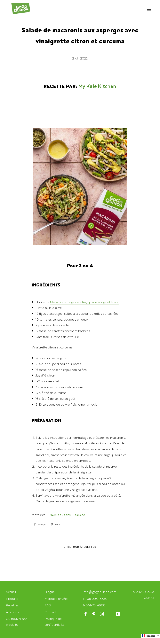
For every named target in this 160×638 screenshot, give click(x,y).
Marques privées (56, 598)
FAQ (47, 605)
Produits (12, 598)
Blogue (49, 591)
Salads (80, 515)
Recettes (12, 605)
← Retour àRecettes (80, 547)
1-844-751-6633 (94, 605)
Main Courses (60, 515)
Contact (50, 612)
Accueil (11, 591)
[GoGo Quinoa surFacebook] (86, 614)
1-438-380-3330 (95, 598)
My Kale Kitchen (97, 86)
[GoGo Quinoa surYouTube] (118, 614)
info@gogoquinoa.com (99, 591)
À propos (12, 612)
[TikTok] (110, 614)
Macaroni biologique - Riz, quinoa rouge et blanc (84, 302)
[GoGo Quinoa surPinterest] (94, 614)
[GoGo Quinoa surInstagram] (102, 614)
